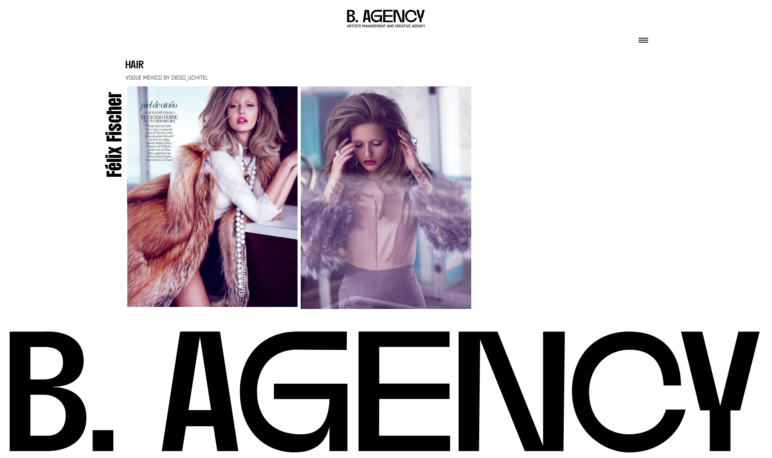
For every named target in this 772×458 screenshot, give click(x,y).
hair (134, 65)
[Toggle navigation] (643, 38)
